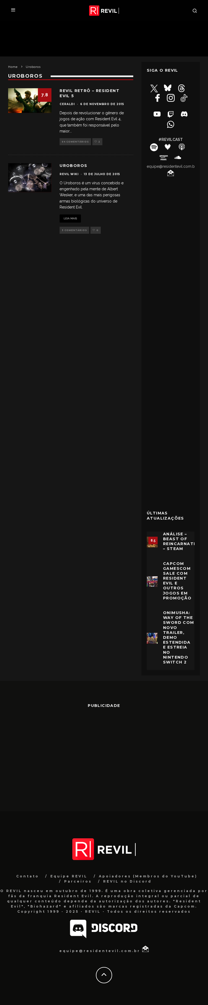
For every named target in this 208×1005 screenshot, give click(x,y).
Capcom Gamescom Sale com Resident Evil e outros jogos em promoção (177, 581)
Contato (27, 876)
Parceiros (78, 881)
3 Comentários (74, 230)
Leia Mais (70, 218)
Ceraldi (67, 104)
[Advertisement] (170, 418)
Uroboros (73, 165)
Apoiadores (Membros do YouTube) (148, 876)
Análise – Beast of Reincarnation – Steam (182, 541)
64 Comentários (75, 141)
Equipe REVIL (68, 876)
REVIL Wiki (69, 174)
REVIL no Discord (127, 881)
